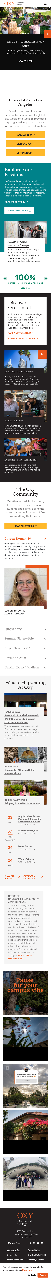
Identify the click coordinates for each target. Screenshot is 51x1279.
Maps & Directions (15, 1259)
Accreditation (34, 1250)
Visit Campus (24, 143)
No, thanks (32, 1275)
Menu (45, 3)
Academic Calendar (29, 877)
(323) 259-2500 (25, 1237)
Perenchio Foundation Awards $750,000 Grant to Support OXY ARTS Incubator (21, 718)
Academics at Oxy (14, 202)
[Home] (14, 4)
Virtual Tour (24, 152)
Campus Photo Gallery (21, 338)
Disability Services (36, 1259)
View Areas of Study (18, 210)
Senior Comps (18, 245)
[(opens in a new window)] (25, 993)
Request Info (24, 134)
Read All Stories (24, 525)
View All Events (9, 877)
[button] (3, 21)
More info (27, 1269)
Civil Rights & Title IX (37, 1254)
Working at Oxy (13, 1250)
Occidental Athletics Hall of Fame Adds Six (19, 771)
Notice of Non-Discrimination (20, 957)
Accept (43, 1275)
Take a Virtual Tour (19, 332)
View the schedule (25, 61)
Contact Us (12, 1254)
